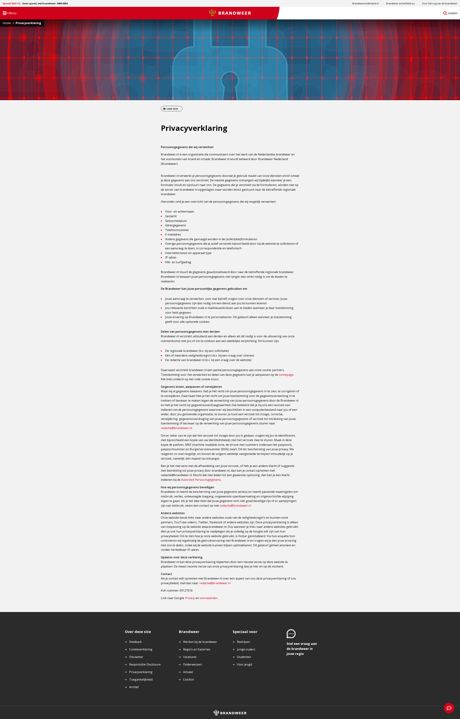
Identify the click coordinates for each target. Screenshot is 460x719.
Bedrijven (243, 642)
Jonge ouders (246, 649)
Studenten (244, 657)
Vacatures (190, 657)
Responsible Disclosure (145, 664)
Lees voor (172, 108)
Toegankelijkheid (141, 679)
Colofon (188, 679)
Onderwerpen (192, 664)
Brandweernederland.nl (365, 3)
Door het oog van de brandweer (439, 3)
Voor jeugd (244, 664)
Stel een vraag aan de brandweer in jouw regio (302, 648)
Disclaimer (136, 657)
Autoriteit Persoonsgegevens (201, 480)
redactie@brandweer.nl (176, 428)
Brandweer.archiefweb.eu (400, 3)
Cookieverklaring (140, 649)
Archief (134, 687)
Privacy (190, 598)
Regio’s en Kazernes (196, 649)
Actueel (188, 672)
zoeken (452, 14)
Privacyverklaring (141, 672)
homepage (286, 375)
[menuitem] (365, 3)
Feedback (135, 642)
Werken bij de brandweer (200, 642)
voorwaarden (209, 598)
